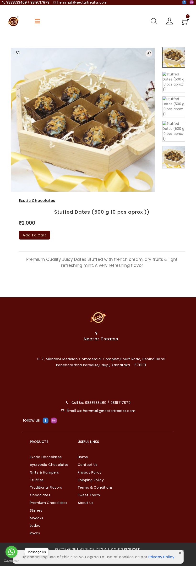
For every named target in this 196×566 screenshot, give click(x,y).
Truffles (37, 480)
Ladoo (35, 525)
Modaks (36, 518)
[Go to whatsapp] (11, 552)
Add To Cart (34, 235)
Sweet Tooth (89, 495)
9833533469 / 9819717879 (27, 2)
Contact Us (88, 464)
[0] (185, 23)
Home (83, 457)
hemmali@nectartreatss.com (82, 2)
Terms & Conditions (95, 487)
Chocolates (40, 495)
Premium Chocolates (48, 502)
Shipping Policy (91, 480)
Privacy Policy (90, 472)
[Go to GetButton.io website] (11, 561)
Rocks (35, 533)
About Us (85, 502)
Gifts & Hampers (44, 472)
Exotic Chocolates (37, 200)
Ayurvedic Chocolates (49, 464)
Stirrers (36, 510)
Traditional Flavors (46, 487)
